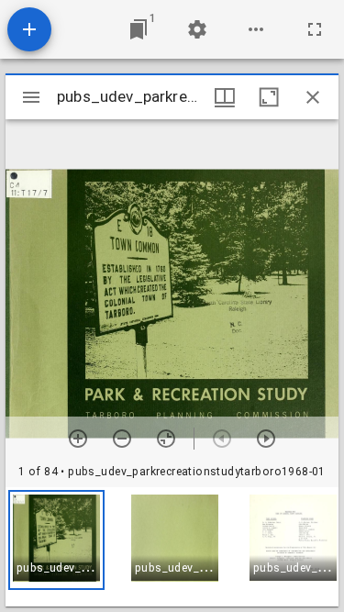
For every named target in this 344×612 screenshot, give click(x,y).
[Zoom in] (78, 439)
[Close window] (313, 97)
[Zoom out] (122, 439)
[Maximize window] (269, 97)
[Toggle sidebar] (31, 97)
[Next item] (266, 439)
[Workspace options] (256, 29)
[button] (56, 540)
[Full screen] (315, 29)
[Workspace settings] (197, 29)
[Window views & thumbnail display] (225, 97)
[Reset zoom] (166, 439)
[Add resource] (29, 29)
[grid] (172, 546)
